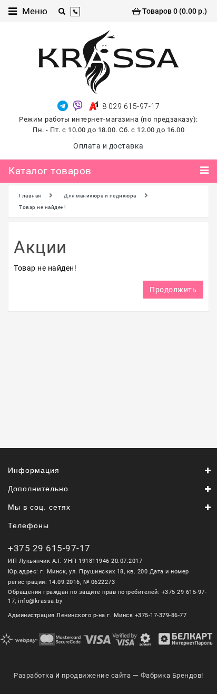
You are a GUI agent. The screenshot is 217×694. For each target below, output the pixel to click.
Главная (30, 196)
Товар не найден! (42, 207)
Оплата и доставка (108, 146)
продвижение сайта (96, 675)
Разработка (33, 675)
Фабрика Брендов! (172, 675)
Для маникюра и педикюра (100, 196)
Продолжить (173, 289)
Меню (34, 11)
